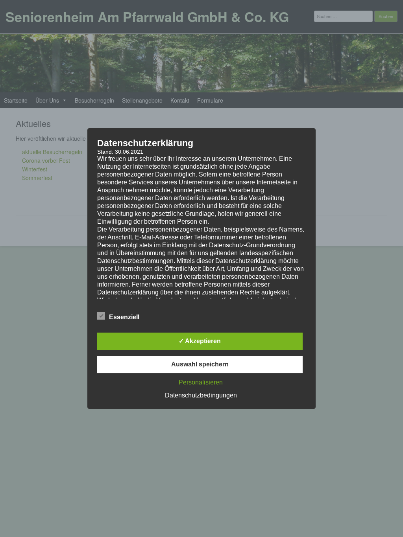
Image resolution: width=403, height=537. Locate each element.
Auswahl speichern (200, 364)
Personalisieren (201, 382)
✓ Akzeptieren (200, 341)
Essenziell (124, 317)
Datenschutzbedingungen (201, 395)
